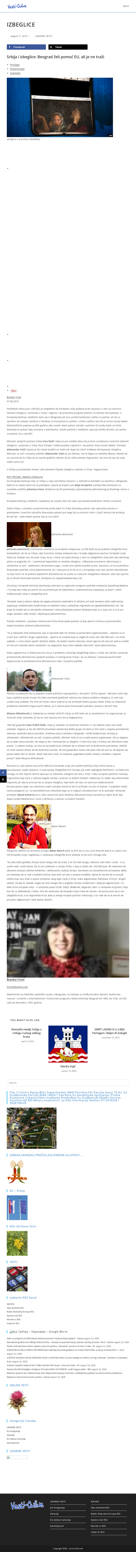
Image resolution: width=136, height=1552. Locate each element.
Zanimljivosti (13, 1442)
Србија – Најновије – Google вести (43, 1331)
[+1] (69, 349)
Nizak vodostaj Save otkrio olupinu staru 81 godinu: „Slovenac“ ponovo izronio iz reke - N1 (51, 1346)
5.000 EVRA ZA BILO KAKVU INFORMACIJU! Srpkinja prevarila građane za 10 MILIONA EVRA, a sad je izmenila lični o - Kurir (65, 1349)
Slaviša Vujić (68, 1066)
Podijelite (15, 73)
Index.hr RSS (13, 1323)
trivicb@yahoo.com (17, 986)
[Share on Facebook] (3, 772)
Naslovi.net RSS (14, 1315)
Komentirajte (17, 68)
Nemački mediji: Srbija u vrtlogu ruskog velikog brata (26, 1033)
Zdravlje (11, 1435)
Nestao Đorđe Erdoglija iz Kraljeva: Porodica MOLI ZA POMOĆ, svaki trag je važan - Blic (49, 1369)
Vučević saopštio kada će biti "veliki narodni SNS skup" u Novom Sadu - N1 (43, 1365)
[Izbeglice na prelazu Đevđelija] (60, 107)
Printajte (15, 64)
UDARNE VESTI (43, 36)
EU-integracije (13, 1431)
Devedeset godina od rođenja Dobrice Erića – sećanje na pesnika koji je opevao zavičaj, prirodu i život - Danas (60, 1342)
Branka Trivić (14, 397)
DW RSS (10, 1304)
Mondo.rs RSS (14, 1319)
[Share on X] (3, 779)
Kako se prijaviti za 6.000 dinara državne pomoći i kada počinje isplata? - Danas (45, 1338)
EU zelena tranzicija (16, 1438)
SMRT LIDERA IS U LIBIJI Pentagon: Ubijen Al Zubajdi (109, 1031)
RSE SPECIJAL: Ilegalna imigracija (25, 476)
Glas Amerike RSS (15, 1307)
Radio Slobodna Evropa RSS (20, 1311)
